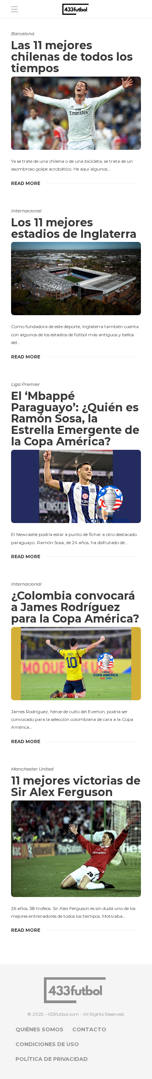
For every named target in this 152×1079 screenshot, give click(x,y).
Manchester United (32, 769)
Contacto (89, 1029)
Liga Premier (25, 384)
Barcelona (22, 33)
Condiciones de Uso (47, 1044)
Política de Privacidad (51, 1059)
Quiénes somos (39, 1029)
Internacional (26, 210)
